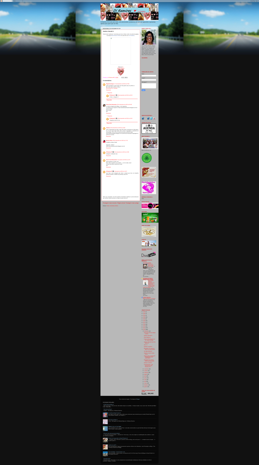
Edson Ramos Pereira (116, 35)
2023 (144, 311)
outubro (146, 370)
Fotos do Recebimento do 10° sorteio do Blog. (149, 340)
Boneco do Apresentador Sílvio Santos (151, 265)
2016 (144, 324)
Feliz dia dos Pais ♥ (108, 409)
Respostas (110, 92)
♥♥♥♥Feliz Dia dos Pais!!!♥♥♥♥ (114, 426)
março (145, 383)
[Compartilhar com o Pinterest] (127, 77)
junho (145, 377)
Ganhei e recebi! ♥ (148, 362)
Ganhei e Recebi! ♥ (148, 335)
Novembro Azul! (107, 458)
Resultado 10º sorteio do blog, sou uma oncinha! (149, 349)
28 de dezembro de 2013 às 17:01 (120, 140)
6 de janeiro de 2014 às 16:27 (120, 171)
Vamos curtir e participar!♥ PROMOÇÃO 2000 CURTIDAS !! (149, 357)
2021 (144, 315)
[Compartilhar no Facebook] (125, 77)
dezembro (146, 331)
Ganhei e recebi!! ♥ (148, 346)
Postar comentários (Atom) (112, 205)
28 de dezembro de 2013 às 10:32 (125, 118)
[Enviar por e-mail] (121, 77)
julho (145, 376)
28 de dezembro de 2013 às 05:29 (124, 104)
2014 (144, 327)
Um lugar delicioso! (148, 351)
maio (145, 379)
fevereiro (146, 384)
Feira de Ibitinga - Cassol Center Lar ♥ (116, 451)
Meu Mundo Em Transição (111, 88)
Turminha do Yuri (147, 262)
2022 (144, 313)
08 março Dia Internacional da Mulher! (112, 433)
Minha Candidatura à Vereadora (149, 298)
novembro (146, 368)
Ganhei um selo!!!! (112, 445)
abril (145, 381)
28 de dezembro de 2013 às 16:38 (117, 127)
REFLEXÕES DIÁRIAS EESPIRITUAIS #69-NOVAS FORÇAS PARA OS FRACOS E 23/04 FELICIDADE (148, 284)
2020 (144, 317)
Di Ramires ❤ (113, 95)
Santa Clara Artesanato (111, 104)
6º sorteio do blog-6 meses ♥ (114, 412)
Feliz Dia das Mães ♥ (112, 419)
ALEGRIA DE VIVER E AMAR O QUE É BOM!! (148, 279)
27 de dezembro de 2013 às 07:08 (121, 83)
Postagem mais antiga (132, 203)
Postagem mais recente (110, 203)
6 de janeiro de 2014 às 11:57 (123, 159)
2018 (144, 320)
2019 (144, 318)
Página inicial (121, 203)
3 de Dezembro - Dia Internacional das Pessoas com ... (148, 365)
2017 (144, 322)
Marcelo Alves (109, 140)
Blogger (138, 399)
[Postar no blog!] (123, 77)
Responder (108, 90)
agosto (145, 374)
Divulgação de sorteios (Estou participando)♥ (149, 360)
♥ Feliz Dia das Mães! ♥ (109, 404)
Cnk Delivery (132, 35)
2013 (144, 329)
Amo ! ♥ (145, 344)
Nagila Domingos (110, 83)
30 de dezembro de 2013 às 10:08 (121, 152)
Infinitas (108, 127)
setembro (146, 372)
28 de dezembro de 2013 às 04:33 (125, 95)
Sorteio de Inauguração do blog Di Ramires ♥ (118, 438)
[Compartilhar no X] (124, 77)
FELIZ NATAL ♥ (147, 337)
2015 (144, 325)
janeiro (145, 386)
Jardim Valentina (147, 297)
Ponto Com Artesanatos (111, 159)
